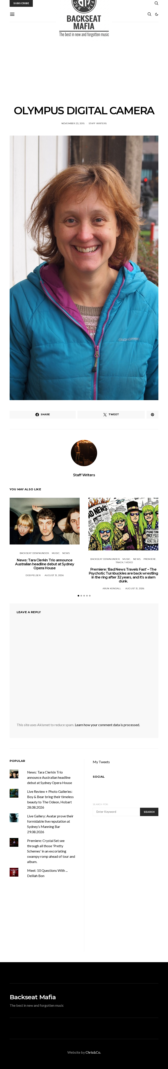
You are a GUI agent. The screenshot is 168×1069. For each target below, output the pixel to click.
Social (99, 776)
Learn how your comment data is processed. (107, 725)
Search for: (100, 804)
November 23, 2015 (72, 123)
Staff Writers (98, 123)
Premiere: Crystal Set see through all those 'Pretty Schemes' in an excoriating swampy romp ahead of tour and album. (51, 851)
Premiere (150, 559)
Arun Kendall (112, 588)
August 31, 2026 (54, 575)
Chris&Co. (93, 1052)
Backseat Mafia (33, 997)
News (66, 553)
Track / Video (124, 562)
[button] (156, 14)
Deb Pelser (33, 575)
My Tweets (101, 762)
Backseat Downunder (34, 553)
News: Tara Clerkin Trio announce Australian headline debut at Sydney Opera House (44, 564)
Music (56, 553)
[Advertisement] (84, 63)
